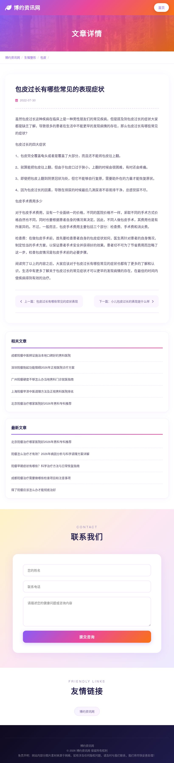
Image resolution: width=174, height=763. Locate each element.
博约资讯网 (27, 7)
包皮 (43, 57)
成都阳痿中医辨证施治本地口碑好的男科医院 (41, 355)
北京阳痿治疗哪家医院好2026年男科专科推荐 (41, 403)
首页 (161, 7)
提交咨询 (87, 636)
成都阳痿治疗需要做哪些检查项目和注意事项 (41, 478)
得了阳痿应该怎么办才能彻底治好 (33, 490)
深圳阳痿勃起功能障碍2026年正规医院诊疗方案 (42, 367)
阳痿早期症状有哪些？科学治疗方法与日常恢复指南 (45, 466)
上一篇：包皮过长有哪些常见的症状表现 (51, 301)
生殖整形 (30, 57)
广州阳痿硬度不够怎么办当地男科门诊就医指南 (42, 379)
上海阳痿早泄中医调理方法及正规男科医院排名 (42, 391)
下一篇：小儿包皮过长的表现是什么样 (124, 301)
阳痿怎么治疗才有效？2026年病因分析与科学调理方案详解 (50, 454)
